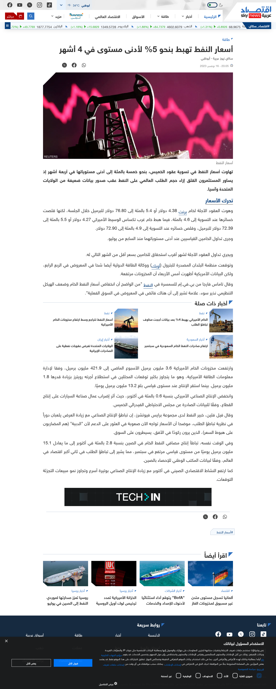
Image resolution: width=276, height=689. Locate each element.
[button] (74, 5)
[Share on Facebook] (74, 65)
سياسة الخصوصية (247, 669)
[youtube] (229, 635)
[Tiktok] (49, 5)
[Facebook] (10, 5)
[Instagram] (39, 5)
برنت (183, 211)
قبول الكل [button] (73, 663)
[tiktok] (263, 635)
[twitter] (241, 635)
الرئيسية (210, 16)
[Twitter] (30, 5)
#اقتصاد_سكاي (259, 25)
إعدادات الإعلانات (172, 664)
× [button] (6, 641)
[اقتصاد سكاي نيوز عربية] (247, 12)
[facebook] (218, 635)
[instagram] (252, 635)
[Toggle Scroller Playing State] (8, 25)
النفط (148, 284)
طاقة (78, 634)
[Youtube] (20, 5)
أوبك (156, 265)
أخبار (118, 634)
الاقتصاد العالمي (107, 16)
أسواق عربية (35, 634)
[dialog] (138, 663)
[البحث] (30, 16)
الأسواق (138, 16)
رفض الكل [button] (31, 663)
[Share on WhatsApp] (84, 65)
